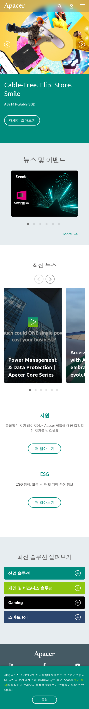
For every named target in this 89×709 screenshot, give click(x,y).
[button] (7, 44)
